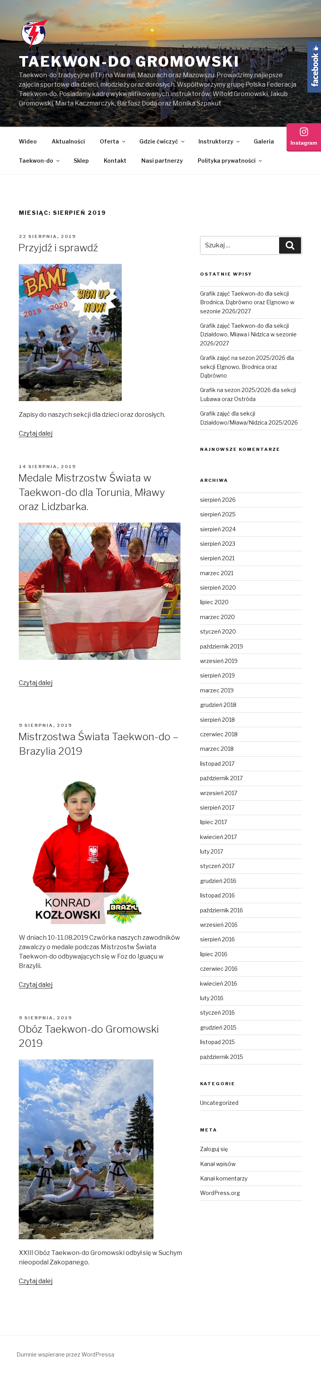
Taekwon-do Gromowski (129, 61)
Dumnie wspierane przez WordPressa (65, 1354)
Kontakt (115, 160)
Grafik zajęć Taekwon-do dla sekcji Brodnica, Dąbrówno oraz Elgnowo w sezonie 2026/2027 (247, 302)
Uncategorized (219, 1102)
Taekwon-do (36, 160)
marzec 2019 (217, 690)
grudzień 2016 (218, 880)
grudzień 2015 (218, 1027)
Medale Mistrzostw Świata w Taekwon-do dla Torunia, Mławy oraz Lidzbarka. (91, 492)
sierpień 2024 (218, 529)
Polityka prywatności (227, 160)
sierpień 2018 (217, 719)
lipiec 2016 (213, 954)
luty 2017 (211, 851)
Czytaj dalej (35, 433)
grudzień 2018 (218, 704)
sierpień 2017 (217, 807)
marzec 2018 (217, 748)
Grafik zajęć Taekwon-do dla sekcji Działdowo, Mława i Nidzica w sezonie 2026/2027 (248, 334)
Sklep (81, 160)
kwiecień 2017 (218, 837)
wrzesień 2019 (219, 660)
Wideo (28, 141)
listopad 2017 (217, 763)
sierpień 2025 (218, 514)
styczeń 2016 (217, 1012)
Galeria (264, 141)
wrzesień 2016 (219, 924)
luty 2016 (212, 998)
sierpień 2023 (217, 543)
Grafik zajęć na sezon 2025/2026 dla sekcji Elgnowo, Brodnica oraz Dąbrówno (247, 366)
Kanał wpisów (218, 1164)
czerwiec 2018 (219, 734)
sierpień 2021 (217, 558)
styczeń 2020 (218, 631)
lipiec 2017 (213, 822)
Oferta (109, 141)
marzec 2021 (216, 573)
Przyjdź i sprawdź (58, 248)
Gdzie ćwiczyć (158, 141)
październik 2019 (221, 646)
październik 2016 (221, 910)
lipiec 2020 (214, 602)
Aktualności (68, 141)
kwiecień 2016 (218, 983)
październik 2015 (221, 1056)
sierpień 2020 (218, 587)
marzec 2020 (217, 617)
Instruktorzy (215, 141)
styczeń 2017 (217, 866)
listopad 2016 (217, 895)
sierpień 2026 (218, 499)
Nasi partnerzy (162, 160)
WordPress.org (220, 1193)
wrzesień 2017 (218, 793)
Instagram (303, 143)
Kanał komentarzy (223, 1178)
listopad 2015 (217, 1042)
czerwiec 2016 (219, 968)
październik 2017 (221, 778)
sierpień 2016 (217, 939)
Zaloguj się (214, 1149)
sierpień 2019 (217, 675)
